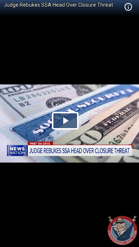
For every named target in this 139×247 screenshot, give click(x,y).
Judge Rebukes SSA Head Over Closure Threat (58, 5)
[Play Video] (65, 121)
